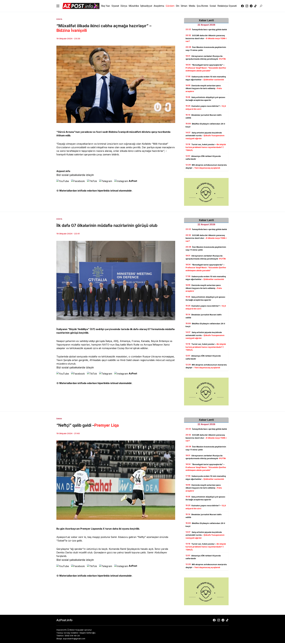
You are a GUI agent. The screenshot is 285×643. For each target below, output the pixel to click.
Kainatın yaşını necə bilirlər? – (206, 107)
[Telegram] (251, 6)
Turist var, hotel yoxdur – (206, 147)
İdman (59, 419)
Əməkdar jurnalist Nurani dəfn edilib (204, 116)
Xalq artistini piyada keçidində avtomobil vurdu (205, 135)
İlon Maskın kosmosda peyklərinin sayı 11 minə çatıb (206, 48)
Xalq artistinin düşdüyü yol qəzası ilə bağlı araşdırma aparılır (205, 98)
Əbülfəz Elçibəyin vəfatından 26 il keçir (205, 125)
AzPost (133, 180)
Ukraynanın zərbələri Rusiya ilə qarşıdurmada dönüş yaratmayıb (206, 57)
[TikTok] (255, 6)
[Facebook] (242, 6)
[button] (57, 6)
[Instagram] (247, 6)
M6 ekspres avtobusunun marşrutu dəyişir (206, 166)
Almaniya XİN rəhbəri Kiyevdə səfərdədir (203, 157)
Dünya (59, 19)
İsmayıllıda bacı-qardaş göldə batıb (206, 29)
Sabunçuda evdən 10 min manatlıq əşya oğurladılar (206, 78)
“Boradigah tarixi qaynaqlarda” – (206, 68)
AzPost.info (64, 620)
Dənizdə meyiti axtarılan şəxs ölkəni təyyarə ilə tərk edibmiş (204, 88)
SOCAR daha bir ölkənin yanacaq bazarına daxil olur (206, 38)
